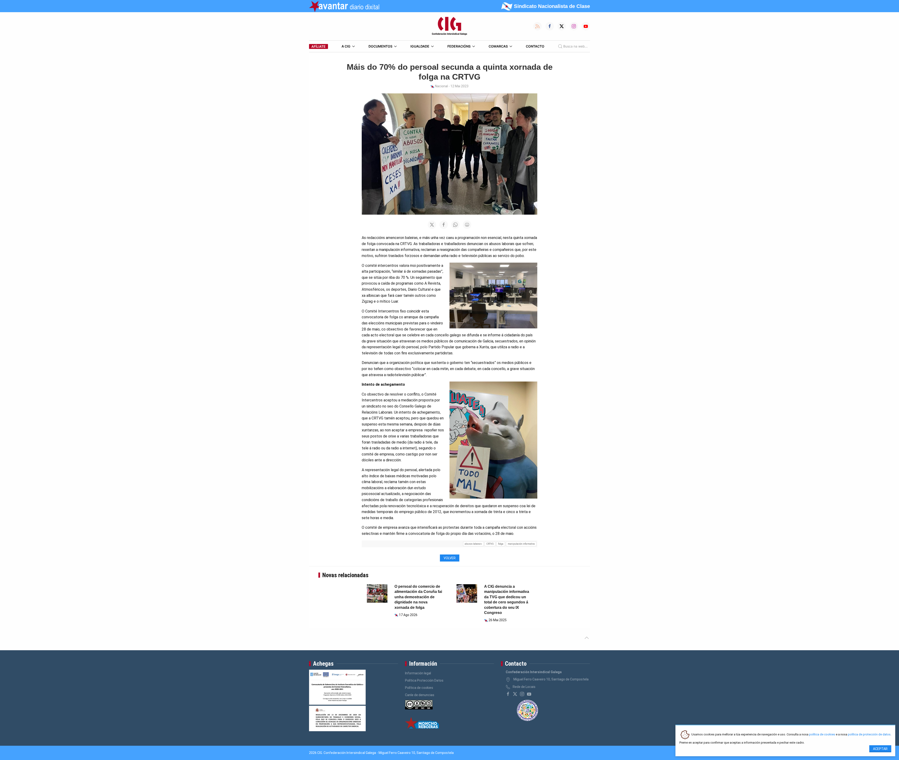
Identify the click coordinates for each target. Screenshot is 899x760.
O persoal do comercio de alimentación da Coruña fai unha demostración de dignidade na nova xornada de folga (418, 596)
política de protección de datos (869, 734)
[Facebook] (508, 694)
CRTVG (490, 544)
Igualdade (419, 46)
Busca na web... (575, 46)
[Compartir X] (432, 224)
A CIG (346, 46)
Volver (450, 558)
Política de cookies (419, 688)
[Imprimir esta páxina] (467, 224)
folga (500, 544)
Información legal (418, 673)
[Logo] (449, 26)
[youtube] (529, 694)
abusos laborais (473, 544)
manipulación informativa (521, 544)
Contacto (535, 46)
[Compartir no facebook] (443, 224)
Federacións (459, 46)
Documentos (380, 46)
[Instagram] (522, 694)
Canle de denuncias (419, 695)
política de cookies (822, 734)
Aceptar (880, 749)
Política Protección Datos (424, 680)
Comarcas (498, 46)
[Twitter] (515, 694)
